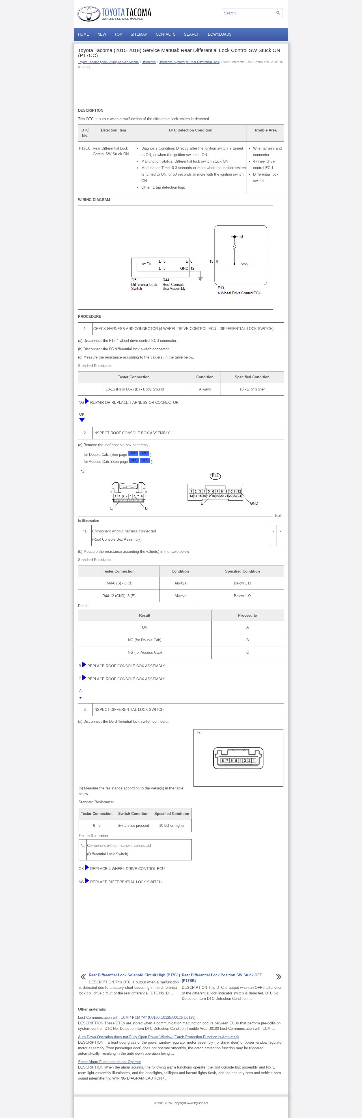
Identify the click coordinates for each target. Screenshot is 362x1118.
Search (191, 34)
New (102, 34)
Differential (149, 62)
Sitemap (139, 34)
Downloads (220, 34)
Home (83, 34)
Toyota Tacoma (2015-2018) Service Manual (108, 62)
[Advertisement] (181, 88)
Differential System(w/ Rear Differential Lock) (189, 62)
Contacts (166, 34)
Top (118, 34)
